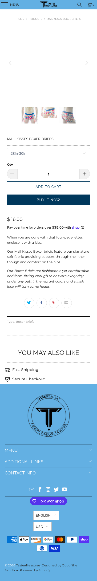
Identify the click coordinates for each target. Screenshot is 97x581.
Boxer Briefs (25, 321)
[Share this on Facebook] (41, 303)
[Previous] (10, 62)
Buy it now (48, 200)
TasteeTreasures (28, 565)
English (43, 515)
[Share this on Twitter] (29, 303)
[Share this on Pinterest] (54, 303)
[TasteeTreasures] (48, 4)
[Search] (79, 4)
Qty (10, 164)
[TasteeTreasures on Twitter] (56, 489)
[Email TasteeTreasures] (32, 489)
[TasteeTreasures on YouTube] (64, 489)
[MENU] (2, 4)
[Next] (86, 62)
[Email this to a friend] (66, 303)
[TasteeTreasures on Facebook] (40, 489)
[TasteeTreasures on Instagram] (48, 489)
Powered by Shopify (35, 570)
